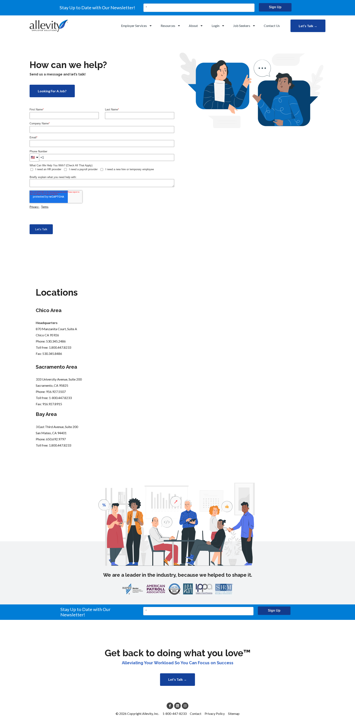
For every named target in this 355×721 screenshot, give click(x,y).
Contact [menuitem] (195, 713)
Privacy (34, 206)
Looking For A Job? (52, 91)
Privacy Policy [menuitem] (215, 713)
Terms (44, 206)
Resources (168, 26)
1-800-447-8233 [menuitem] (175, 713)
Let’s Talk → (308, 26)
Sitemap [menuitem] (234, 713)
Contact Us (272, 26)
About (193, 26)
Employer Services (134, 26)
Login (215, 26)
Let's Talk (41, 229)
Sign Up (275, 7)
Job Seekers (241, 26)
